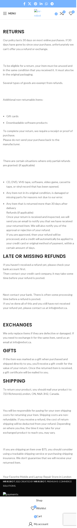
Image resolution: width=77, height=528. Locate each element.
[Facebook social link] (24, 4)
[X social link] (30, 4)
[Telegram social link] (52, 4)
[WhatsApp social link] (46, 4)
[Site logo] (38, 13)
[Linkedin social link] (41, 4)
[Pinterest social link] (35, 4)
